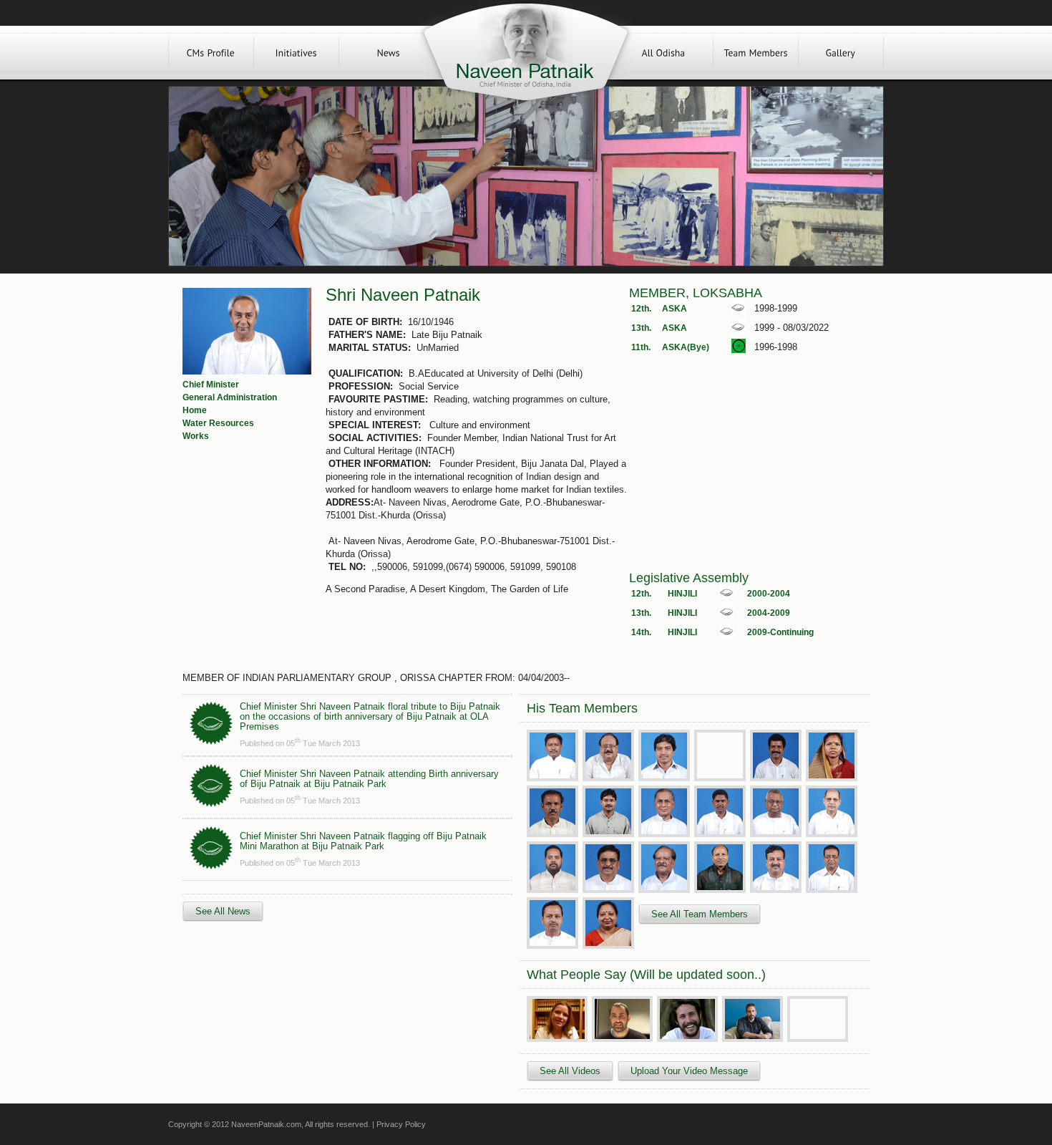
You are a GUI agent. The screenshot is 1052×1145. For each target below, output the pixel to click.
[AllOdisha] (663, 52)
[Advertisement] (749, 470)
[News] (388, 52)
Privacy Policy (401, 1124)
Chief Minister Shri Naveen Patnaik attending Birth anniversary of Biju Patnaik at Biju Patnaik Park (369, 778)
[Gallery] (841, 52)
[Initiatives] (296, 52)
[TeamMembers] (755, 52)
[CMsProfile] (211, 52)
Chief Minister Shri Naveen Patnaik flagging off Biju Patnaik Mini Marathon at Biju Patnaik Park (363, 841)
